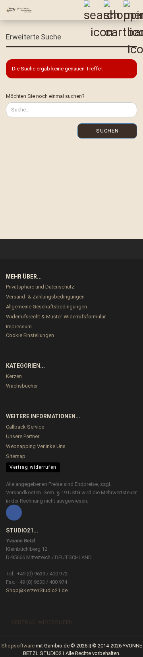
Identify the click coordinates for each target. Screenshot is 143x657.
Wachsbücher (22, 386)
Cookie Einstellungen (30, 335)
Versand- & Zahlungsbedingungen (45, 297)
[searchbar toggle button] (93, 10)
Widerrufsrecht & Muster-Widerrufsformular (56, 317)
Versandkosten (23, 492)
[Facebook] (14, 513)
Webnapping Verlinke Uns (36, 446)
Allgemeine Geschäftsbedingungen (46, 307)
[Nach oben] (121, 645)
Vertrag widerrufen (33, 467)
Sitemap (15, 456)
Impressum (19, 326)
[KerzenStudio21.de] (16, 10)
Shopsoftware (18, 646)
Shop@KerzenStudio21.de (37, 590)
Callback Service (25, 427)
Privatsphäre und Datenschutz (40, 287)
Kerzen (14, 376)
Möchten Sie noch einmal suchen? (45, 96)
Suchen (107, 131)
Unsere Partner (22, 436)
